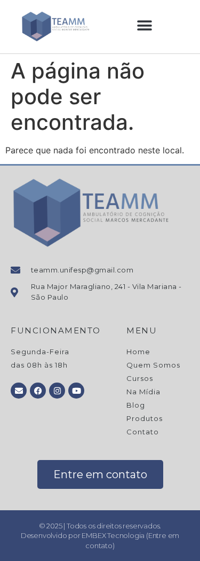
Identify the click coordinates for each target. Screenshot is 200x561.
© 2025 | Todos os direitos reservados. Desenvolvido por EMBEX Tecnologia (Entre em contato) (100, 535)
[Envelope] (19, 391)
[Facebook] (38, 391)
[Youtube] (76, 391)
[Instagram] (57, 391)
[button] (145, 26)
